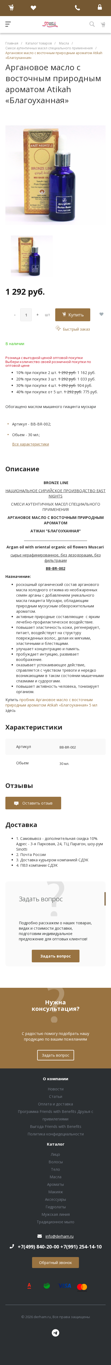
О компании (55, 1078)
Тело (55, 1169)
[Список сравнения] (55, 8)
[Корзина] (11, 8)
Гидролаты (56, 1206)
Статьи (55, 1096)
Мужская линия (55, 1214)
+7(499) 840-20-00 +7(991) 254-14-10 (60, 1246)
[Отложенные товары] (33, 8)
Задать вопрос (55, 956)
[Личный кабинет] (100, 8)
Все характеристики (30, 444)
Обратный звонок (55, 1262)
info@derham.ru (60, 1236)
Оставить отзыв (37, 803)
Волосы (55, 1161)
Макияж (55, 1191)
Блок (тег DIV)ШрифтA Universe (50, 24)
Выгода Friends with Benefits (55, 1126)
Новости (56, 1088)
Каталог (55, 1144)
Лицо (55, 1154)
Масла (55, 1176)
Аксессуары (55, 1199)
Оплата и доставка (55, 1103)
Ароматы (55, 1184)
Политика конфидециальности (55, 1133)
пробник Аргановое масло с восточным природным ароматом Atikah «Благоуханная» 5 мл (51, 702)
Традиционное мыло (55, 1221)
